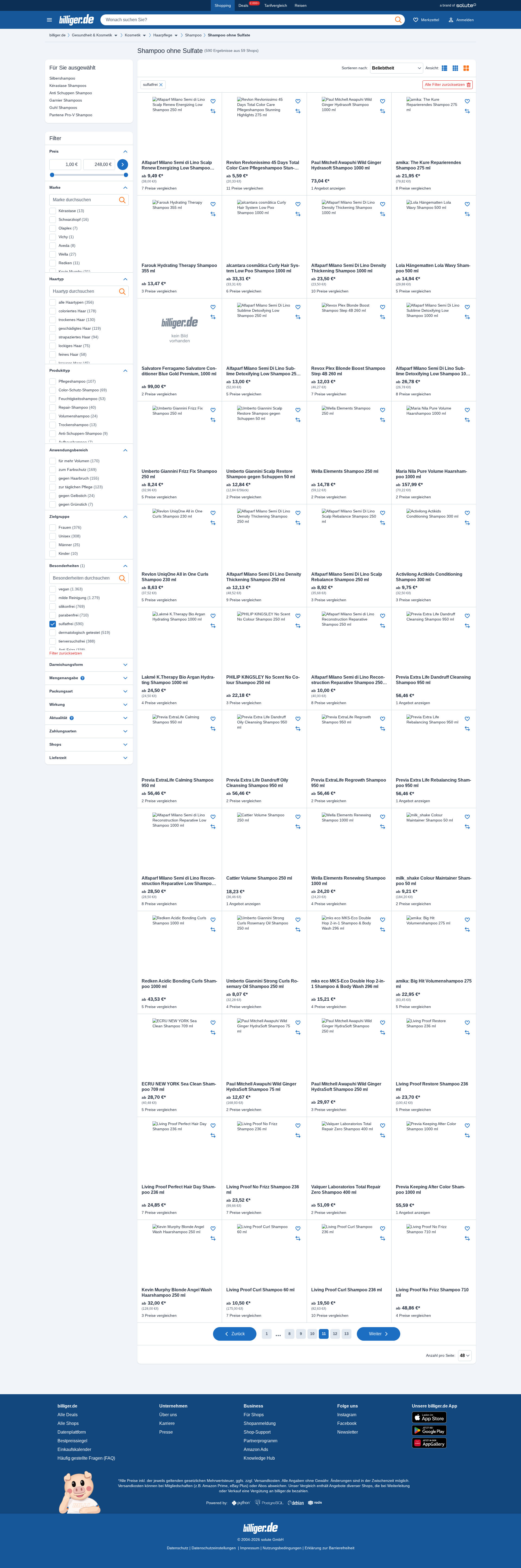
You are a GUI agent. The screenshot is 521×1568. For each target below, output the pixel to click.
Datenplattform (72, 1432)
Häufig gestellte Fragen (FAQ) (86, 1458)
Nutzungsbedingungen (282, 1548)
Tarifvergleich (275, 5)
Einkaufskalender (74, 1449)
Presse (166, 1432)
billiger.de (57, 35)
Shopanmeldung (260, 1423)
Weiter (375, 1333)
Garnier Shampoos (56, 100)
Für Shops (254, 1414)
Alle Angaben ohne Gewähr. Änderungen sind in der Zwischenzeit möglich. (345, 1480)
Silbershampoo (56, 78)
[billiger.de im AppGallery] (434, 1443)
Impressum (249, 1548)
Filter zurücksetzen (65, 653)
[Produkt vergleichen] (213, 111)
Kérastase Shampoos (56, 85)
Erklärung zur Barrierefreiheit (329, 1548)
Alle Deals (68, 1414)
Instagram (346, 1414)
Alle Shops (68, 1423)
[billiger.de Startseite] (76, 20)
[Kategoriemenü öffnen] (49, 19)
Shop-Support (257, 1432)
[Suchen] (398, 19)
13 (346, 1333)
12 (335, 1333)
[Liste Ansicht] (444, 68)
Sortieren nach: (355, 68)
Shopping (223, 5)
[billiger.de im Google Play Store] (434, 1430)
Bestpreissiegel (72, 1440)
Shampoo (193, 35)
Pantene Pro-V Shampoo (56, 115)
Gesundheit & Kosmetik (92, 35)
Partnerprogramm (260, 1440)
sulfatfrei (150, 84)
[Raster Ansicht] (455, 68)
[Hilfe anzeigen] (82, 678)
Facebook (347, 1423)
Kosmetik (133, 35)
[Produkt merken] (213, 101)
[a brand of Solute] (458, 5)
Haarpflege (162, 35)
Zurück (238, 1333)
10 (312, 1333)
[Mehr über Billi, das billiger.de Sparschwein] (83, 1492)
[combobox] (252, 19)
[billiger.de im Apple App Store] (434, 1417)
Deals (249, 5)
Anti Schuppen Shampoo (56, 93)
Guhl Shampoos (56, 107)
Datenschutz (177, 1548)
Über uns (168, 1414)
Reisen (301, 5)
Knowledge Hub (259, 1458)
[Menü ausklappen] (116, 35)
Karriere (167, 1423)
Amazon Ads (256, 1449)
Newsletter (347, 1432)
